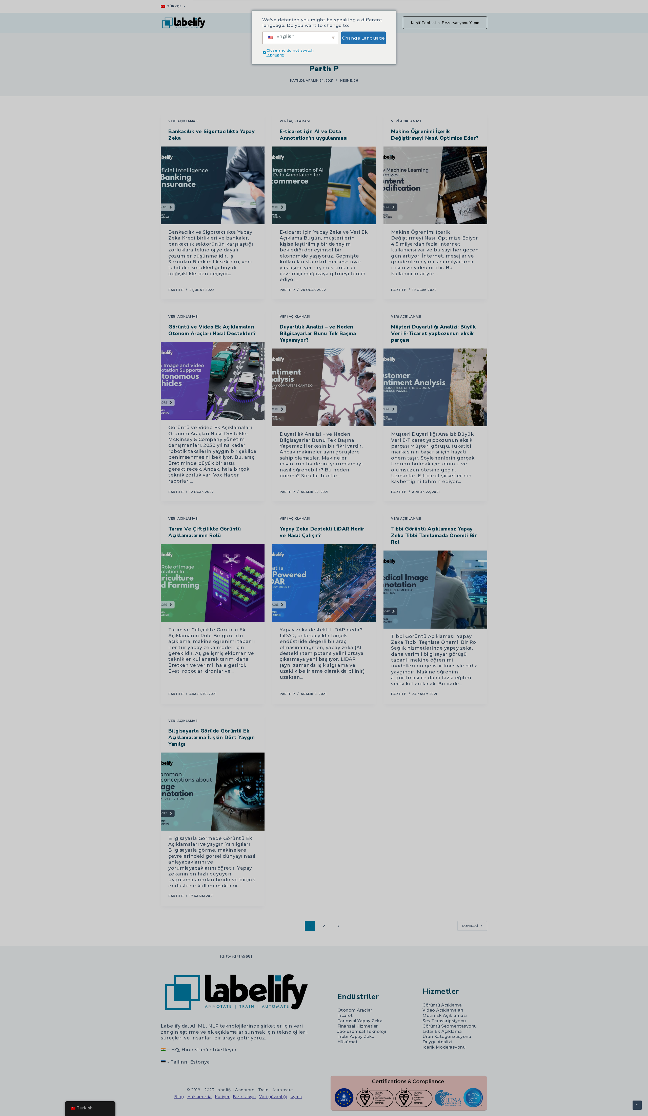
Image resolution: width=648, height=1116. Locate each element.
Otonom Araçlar (354, 1010)
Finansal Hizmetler (357, 1026)
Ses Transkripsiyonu (444, 1020)
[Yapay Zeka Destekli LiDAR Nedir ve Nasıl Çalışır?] (324, 583)
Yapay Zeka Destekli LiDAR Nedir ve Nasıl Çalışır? (322, 532)
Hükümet (347, 1041)
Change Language (363, 37)
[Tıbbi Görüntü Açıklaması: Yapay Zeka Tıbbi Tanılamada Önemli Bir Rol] (435, 590)
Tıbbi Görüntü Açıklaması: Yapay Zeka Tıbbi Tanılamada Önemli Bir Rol (434, 535)
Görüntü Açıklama (442, 1005)
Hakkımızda (199, 1096)
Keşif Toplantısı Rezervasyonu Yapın (445, 23)
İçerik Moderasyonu (443, 1047)
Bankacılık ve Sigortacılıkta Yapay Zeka (211, 134)
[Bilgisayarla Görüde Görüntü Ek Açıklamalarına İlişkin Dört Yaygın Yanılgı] (213, 792)
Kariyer (222, 1096)
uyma (296, 1096)
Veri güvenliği (273, 1096)
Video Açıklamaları (442, 1010)
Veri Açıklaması (183, 121)
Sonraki (470, 926)
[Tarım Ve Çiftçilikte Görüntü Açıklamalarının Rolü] (213, 583)
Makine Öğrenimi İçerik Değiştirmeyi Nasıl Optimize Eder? (435, 134)
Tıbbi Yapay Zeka (356, 1036)
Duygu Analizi (437, 1041)
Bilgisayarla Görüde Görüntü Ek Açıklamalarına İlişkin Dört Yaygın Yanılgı (211, 737)
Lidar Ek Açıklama (442, 1031)
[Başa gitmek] (637, 1105)
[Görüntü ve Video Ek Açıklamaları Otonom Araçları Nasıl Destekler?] (213, 381)
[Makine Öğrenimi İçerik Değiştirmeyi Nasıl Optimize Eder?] (435, 186)
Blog (179, 1096)
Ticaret (345, 1015)
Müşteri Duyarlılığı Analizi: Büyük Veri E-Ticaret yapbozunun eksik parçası (433, 333)
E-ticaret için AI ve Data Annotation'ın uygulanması (314, 134)
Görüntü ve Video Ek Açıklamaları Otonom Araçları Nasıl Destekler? (212, 330)
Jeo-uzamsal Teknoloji (361, 1031)
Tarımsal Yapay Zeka (360, 1020)
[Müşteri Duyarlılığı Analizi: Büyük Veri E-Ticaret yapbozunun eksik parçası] (435, 388)
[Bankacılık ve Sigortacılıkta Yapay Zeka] (213, 186)
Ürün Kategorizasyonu (446, 1036)
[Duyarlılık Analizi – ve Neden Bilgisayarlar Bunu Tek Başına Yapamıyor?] (324, 388)
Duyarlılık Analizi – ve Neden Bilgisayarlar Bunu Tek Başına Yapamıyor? (318, 333)
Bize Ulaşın (244, 1096)
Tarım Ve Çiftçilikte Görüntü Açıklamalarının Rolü (204, 532)
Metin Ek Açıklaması (444, 1015)
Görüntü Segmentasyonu (449, 1026)
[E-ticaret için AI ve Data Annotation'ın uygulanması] (324, 186)
